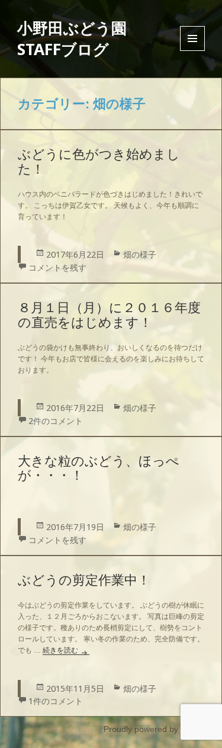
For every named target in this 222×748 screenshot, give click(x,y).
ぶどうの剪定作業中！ (84, 580)
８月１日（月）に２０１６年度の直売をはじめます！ (109, 315)
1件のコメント (55, 701)
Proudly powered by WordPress (163, 729)
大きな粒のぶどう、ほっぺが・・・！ (98, 468)
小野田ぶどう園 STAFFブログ (72, 38)
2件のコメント (55, 420)
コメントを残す (57, 267)
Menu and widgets (193, 50)
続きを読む (66, 650)
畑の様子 (139, 254)
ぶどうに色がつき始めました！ (99, 161)
